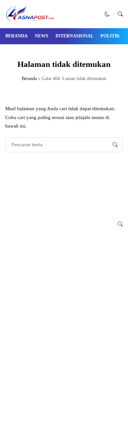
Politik (110, 35)
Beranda (16, 35)
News (41, 35)
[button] (107, 14)
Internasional (74, 35)
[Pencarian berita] (115, 145)
